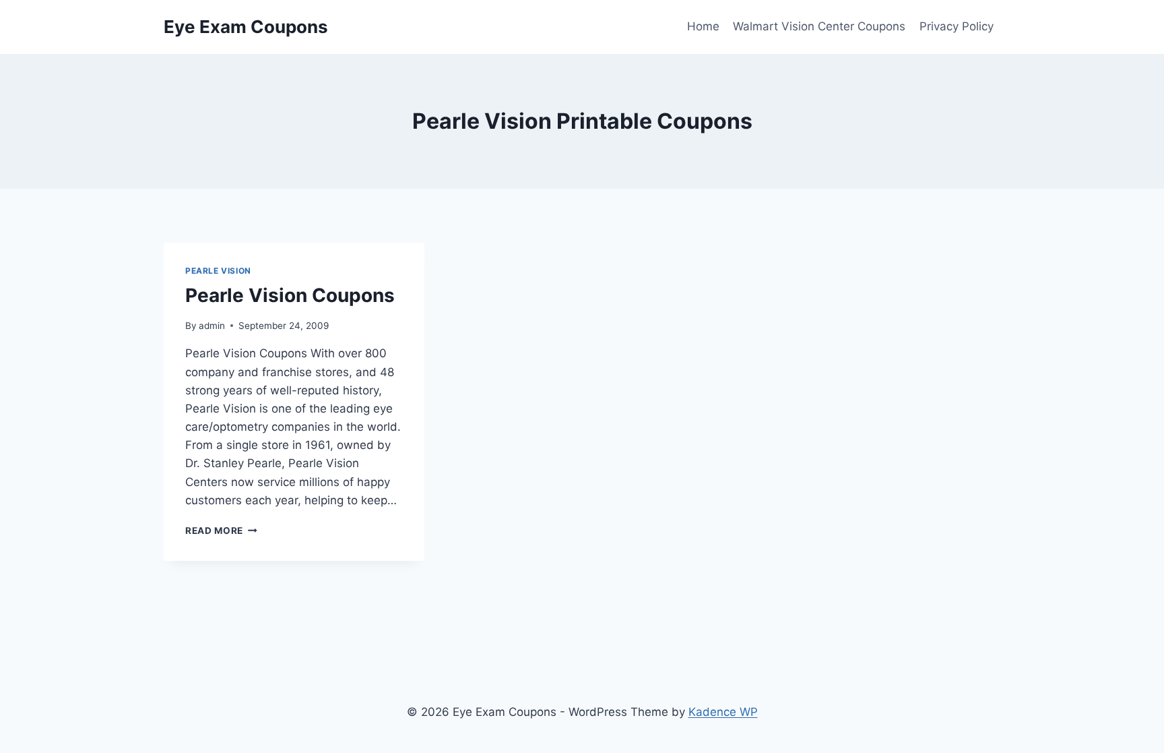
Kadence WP (723, 712)
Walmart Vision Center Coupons (819, 26)
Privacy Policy (956, 26)
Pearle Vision (218, 271)
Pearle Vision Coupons (290, 295)
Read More (221, 530)
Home (703, 26)
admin (212, 325)
